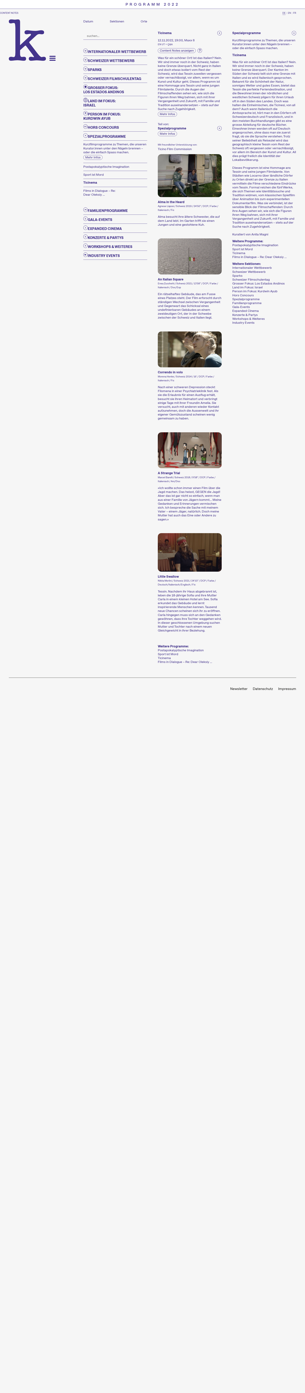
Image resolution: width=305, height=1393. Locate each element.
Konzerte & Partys (245, 315)
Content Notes (9, 13)
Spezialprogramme (246, 299)
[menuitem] (238, 689)
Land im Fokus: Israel (247, 287)
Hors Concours (243, 295)
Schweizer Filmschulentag (251, 279)
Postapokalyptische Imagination (181, 650)
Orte (144, 21)
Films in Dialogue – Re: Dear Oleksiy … (185, 662)
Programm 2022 (152, 4)
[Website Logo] (27, 40)
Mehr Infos (93, 157)
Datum (88, 21)
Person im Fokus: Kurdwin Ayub (254, 291)
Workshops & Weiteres (248, 319)
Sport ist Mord (168, 654)
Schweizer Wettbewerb (249, 272)
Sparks (237, 276)
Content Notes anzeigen (177, 50)
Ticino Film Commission (175, 149)
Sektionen (117, 21)
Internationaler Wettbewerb (252, 268)
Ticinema (164, 658)
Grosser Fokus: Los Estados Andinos (258, 283)
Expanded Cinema (245, 311)
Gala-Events (241, 307)
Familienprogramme (247, 303)
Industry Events (243, 323)
